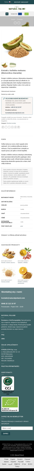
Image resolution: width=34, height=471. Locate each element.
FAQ (2, 334)
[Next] (29, 45)
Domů (13, 19)
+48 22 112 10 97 (16, 107)
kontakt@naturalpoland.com (14, 113)
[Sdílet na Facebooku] (6, 127)
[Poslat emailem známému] (12, 127)
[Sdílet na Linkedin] (18, 127)
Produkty (20, 19)
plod (21, 226)
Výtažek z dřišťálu (23, 262)
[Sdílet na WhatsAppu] (2, 127)
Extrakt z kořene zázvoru (8, 262)
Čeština (6, 2)
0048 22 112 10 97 (8, 304)
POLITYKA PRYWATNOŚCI (10, 366)
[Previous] (4, 45)
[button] (6, 13)
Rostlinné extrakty (11, 123)
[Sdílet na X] (9, 127)
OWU (3, 338)
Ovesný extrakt (5, 281)
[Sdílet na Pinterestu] (15, 127)
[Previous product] (18, 23)
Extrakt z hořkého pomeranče (23, 282)
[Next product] (15, 23)
